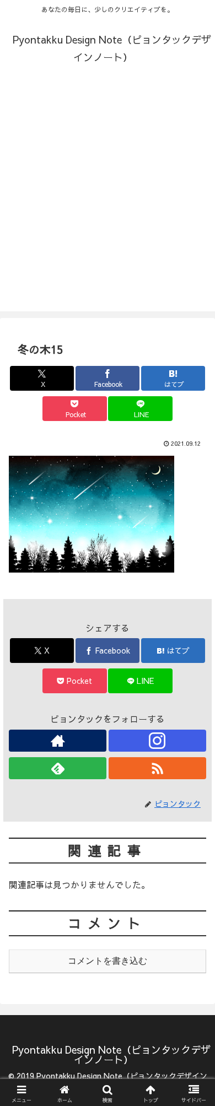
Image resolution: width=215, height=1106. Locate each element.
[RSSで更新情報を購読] (157, 768)
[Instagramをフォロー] (157, 741)
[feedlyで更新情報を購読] (57, 768)
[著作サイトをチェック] (57, 741)
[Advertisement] (107, 203)
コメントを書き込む (107, 960)
